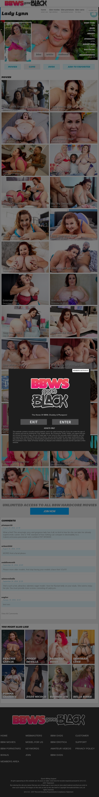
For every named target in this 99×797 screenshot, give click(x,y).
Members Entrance (80, 370)
